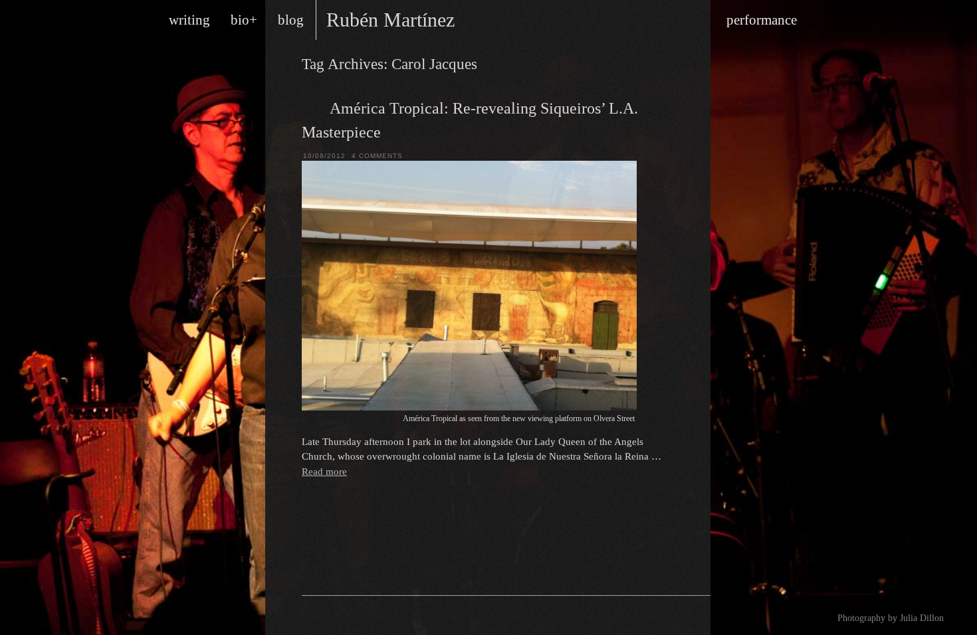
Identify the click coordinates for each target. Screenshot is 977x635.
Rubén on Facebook (341, 616)
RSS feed (321, 616)
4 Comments (377, 155)
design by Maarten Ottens (641, 615)
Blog (312, 107)
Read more (324, 471)
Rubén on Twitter (361, 616)
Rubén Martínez (390, 20)
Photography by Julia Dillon (890, 618)
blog (291, 20)
